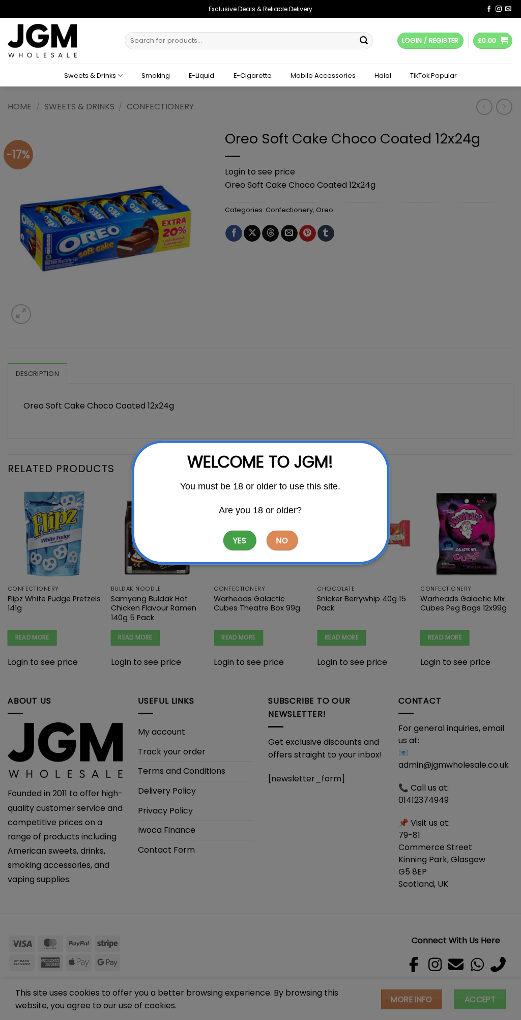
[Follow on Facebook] (489, 9)
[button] (493, 41)
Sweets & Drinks (90, 75)
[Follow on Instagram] (499, 9)
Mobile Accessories (323, 76)
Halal (382, 76)
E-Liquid (201, 76)
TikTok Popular (433, 76)
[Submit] (363, 40)
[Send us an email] (508, 9)
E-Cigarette (253, 76)
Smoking (155, 76)
